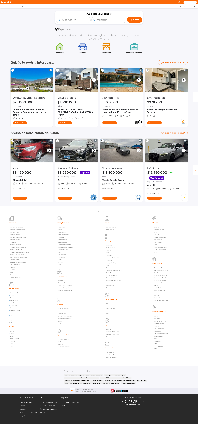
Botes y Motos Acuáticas (65, 285)
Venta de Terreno (15, 239)
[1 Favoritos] (57, 70)
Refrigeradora (110, 285)
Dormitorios (13, 305)
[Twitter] (133, 401)
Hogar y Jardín (14, 288)
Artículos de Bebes (15, 293)
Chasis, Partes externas (64, 244)
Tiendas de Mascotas (160, 237)
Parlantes (108, 268)
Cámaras (108, 250)
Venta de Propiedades (16, 227)
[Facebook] (124, 401)
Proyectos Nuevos (15, 277)
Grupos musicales (111, 311)
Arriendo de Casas (15, 244)
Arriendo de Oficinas (16, 249)
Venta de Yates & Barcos (65, 290)
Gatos (155, 232)
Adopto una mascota (160, 249)
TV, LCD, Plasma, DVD (112, 275)
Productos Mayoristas (160, 321)
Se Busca (60, 262)
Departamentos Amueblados (18, 257)
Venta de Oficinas (15, 234)
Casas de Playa (14, 259)
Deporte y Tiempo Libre (112, 332)
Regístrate (24, 416)
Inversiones (157, 316)
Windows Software (111, 278)
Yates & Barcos (62, 276)
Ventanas (13, 313)
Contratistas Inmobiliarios (161, 270)
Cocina (12, 295)
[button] (49, 80)
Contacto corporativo (28, 412)
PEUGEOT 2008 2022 (97, 380)
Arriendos (13, 242)
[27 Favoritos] (147, 70)
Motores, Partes (62, 254)
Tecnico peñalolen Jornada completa (115, 375)
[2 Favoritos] (102, 70)
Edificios (12, 267)
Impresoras (109, 260)
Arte (107, 303)
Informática (109, 255)
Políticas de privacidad (48, 406)
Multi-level (157, 318)
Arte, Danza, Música (63, 308)
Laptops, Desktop (111, 263)
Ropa (11, 346)
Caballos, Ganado (159, 229)
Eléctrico (156, 285)
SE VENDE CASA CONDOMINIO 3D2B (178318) (77, 380)
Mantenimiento (158, 298)
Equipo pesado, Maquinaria (65, 247)
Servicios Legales (158, 346)
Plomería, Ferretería (159, 290)
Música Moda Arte (111, 299)
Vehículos (12, 6)
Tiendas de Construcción (161, 300)
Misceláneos (157, 273)
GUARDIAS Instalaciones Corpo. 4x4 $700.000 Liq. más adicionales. (83, 375)
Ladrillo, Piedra (158, 288)
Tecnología (108, 241)
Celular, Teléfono (110, 253)
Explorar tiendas (173, 6)
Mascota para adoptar (160, 247)
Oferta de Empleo (111, 227)
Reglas (42, 412)
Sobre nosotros (26, 402)
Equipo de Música (63, 249)
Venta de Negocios (159, 328)
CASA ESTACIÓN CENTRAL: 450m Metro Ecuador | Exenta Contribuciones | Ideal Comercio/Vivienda (92, 383)
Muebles (12, 303)
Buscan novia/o (158, 239)
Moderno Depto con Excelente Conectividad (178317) (120, 380)
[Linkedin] (137, 401)
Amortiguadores (62, 239)
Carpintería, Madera (159, 268)
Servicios (156, 293)
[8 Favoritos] (12, 70)
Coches (60, 342)
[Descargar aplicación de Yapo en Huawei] (112, 391)
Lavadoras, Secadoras (112, 283)
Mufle (59, 252)
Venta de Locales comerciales (18, 237)
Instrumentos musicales (112, 306)
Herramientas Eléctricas (160, 275)
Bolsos (12, 331)
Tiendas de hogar (15, 310)
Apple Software (110, 248)
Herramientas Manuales (160, 278)
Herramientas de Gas (160, 280)
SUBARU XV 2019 (141, 380)
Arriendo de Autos (63, 234)
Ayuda (22, 406)
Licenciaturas (62, 313)
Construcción (157, 263)
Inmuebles (4, 6)
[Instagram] (128, 401)
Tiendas (63, 406)
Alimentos (156, 227)
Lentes (12, 336)
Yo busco (60, 293)
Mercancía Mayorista (112, 348)
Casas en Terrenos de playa (18, 262)
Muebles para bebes (64, 347)
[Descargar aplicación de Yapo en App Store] (117, 391)
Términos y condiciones (48, 402)
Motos (60, 229)
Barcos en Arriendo (63, 283)
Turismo (156, 348)
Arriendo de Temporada (17, 254)
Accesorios (61, 237)
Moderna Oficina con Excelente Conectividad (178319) (116, 378)
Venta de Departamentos (17, 229)
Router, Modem (110, 273)
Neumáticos (61, 257)
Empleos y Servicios (23, 6)
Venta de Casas (14, 232)
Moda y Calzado (14, 338)
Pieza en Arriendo (15, 264)
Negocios (12, 275)
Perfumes (12, 341)
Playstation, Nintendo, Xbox (114, 270)
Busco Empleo (110, 229)
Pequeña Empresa (159, 323)
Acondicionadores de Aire (113, 280)
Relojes (12, 343)
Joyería (12, 333)
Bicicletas (108, 329)
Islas (11, 272)
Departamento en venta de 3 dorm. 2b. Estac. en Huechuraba (81, 378)
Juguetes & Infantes (64, 335)
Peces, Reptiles (158, 242)
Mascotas (155, 223)
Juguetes (60, 344)
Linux (107, 265)
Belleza (11, 327)
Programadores (158, 336)
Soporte (23, 409)
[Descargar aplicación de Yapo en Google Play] (124, 391)
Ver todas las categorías (70, 402)
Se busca (12, 308)
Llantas (60, 259)
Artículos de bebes (63, 339)
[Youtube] (141, 401)
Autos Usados (62, 227)
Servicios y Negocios (159, 312)
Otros (12, 315)
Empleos (107, 223)
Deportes (108, 325)
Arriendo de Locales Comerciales (19, 252)
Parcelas (12, 270)
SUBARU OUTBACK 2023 (128, 383)
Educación (60, 304)
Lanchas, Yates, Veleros (64, 288)
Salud (155, 343)
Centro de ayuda (193, 6)
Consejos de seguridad (182, 6)
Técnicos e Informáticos (65, 316)
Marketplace (34, 6)
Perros (155, 244)
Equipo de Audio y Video (113, 258)
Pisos (11, 298)
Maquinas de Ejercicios (112, 334)
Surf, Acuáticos (110, 337)
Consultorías (157, 331)
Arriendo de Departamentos (18, 247)
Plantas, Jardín (14, 300)
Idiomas (60, 311)
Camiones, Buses (63, 242)
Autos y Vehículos (63, 223)
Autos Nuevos (62, 232)
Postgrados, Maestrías (64, 318)
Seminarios (61, 321)
